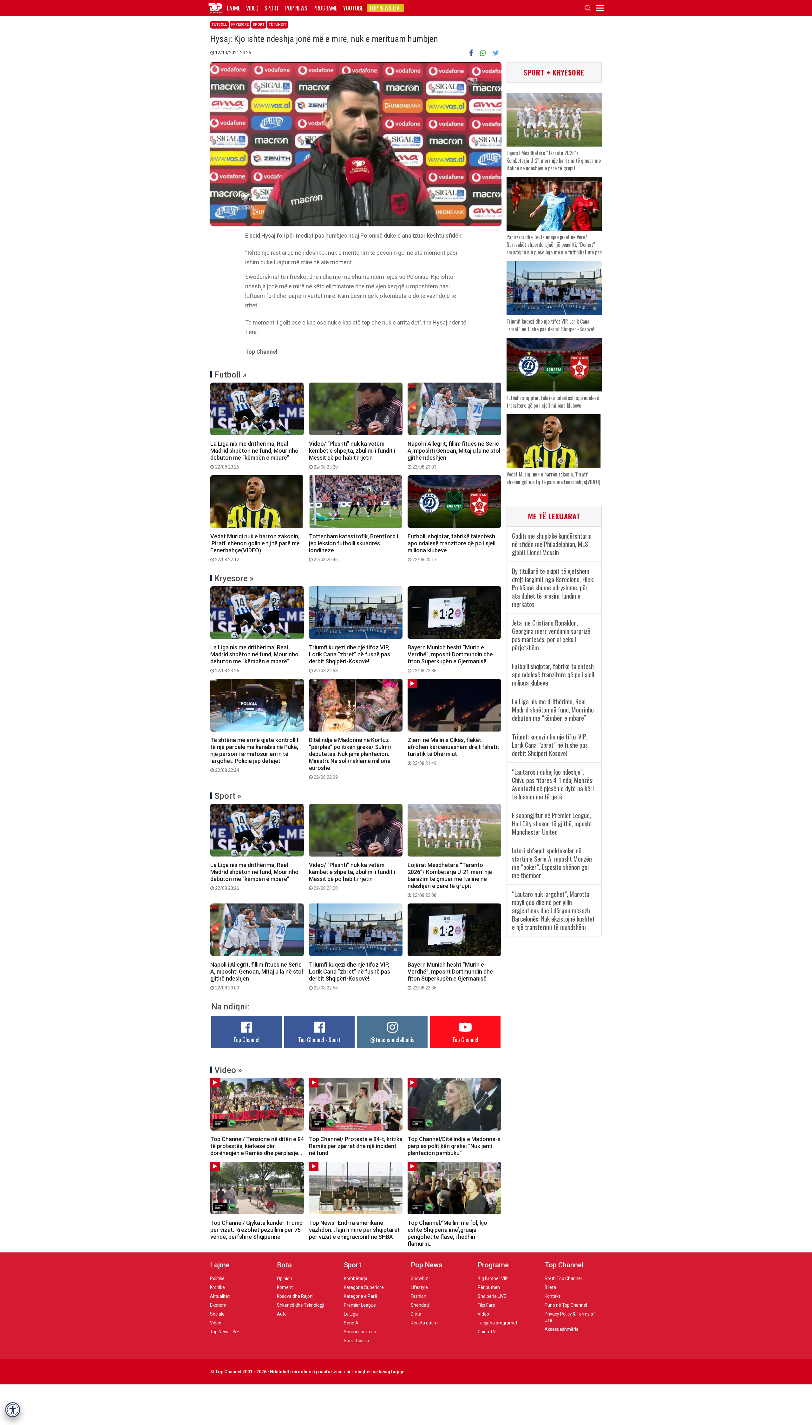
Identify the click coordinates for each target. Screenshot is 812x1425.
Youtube (353, 8)
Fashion (418, 1296)
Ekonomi (218, 1305)
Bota (284, 1265)
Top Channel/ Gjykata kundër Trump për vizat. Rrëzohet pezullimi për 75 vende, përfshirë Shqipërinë (256, 1229)
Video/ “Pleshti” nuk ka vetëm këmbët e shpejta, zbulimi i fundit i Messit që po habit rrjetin (352, 455)
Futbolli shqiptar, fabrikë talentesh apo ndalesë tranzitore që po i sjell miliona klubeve (451, 547)
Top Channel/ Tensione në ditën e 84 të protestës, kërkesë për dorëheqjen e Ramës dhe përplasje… (257, 1146)
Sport (272, 8)
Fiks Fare (486, 1305)
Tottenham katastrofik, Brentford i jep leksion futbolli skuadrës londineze (353, 547)
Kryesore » (234, 578)
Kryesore (240, 25)
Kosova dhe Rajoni (295, 1296)
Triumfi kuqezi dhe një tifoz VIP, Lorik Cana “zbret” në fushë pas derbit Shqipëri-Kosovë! (349, 658)
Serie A (351, 1322)
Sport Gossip (356, 1340)
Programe (325, 8)
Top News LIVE (385, 8)
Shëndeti (420, 1305)
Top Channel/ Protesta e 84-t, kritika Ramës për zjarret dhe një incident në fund (356, 1146)
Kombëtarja (355, 1278)
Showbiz (419, 1278)
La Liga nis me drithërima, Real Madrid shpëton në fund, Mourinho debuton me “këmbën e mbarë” (254, 455)
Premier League (360, 1305)
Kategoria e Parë (360, 1296)
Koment (285, 1287)
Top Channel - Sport (319, 1039)
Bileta (550, 1287)
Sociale (217, 1314)
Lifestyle (419, 1287)
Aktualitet (220, 1296)
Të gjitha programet (497, 1322)
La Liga (351, 1314)
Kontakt (552, 1296)
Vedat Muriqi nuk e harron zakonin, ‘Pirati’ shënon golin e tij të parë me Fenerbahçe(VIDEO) (255, 547)
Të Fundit (277, 25)
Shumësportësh (360, 1331)
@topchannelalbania (392, 1039)
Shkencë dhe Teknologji (300, 1305)
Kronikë (217, 1287)
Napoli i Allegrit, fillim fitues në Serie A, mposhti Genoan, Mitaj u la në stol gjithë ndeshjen (454, 455)
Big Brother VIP (493, 1278)
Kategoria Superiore (364, 1287)
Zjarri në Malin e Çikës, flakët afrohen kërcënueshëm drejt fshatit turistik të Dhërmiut (453, 751)
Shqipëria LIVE (492, 1296)
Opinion (284, 1278)
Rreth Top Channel (563, 1278)
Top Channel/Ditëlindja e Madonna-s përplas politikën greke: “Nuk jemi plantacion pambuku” (454, 1146)
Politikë (217, 1278)
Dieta (416, 1314)
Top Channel (246, 1039)
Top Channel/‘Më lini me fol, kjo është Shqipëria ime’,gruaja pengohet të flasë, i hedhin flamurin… (447, 1233)
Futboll (219, 25)
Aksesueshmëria (562, 1329)
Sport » (227, 796)
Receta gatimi (425, 1322)
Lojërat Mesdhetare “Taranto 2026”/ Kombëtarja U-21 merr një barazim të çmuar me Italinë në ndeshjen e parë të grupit (450, 880)
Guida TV (487, 1331)
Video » (228, 1070)
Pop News (296, 8)
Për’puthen (489, 1287)
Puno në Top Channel (566, 1305)
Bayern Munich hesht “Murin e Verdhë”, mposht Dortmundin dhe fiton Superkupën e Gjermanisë (450, 658)
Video (252, 8)
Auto (282, 1314)
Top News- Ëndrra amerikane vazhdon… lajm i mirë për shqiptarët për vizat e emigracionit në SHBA (354, 1229)
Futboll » (230, 374)
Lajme (233, 8)
